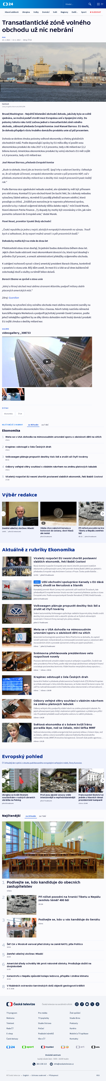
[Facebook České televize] (82, 1004)
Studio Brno (75, 1018)
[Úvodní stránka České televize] (20, 1004)
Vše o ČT (42, 1038)
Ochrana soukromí (39, 1075)
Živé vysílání (75, 1013)
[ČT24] (8, 4)
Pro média (42, 1013)
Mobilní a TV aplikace (79, 1033)
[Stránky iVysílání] (47, 1047)
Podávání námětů (46, 1033)
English (26, 1075)
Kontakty (74, 1038)
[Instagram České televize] (77, 1004)
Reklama (10, 1018)
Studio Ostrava (44, 1023)
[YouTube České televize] (87, 1004)
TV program (11, 1013)
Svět (55, 12)
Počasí (41, 1028)
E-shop (9, 1033)
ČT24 (20, 414)
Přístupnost (53, 1075)
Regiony (64, 12)
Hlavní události (12, 12)
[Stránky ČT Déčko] (65, 1047)
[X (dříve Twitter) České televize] (92, 1004)
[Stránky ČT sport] (28, 1047)
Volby (36, 12)
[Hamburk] (53, 72)
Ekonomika (8, 414)
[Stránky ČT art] (80, 1047)
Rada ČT (10, 1028)
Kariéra (73, 1028)
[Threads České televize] (97, 1004)
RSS (98, 1075)
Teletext (10, 1023)
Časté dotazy (12, 1038)
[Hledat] (90, 4)
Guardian (14, 297)
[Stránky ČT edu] (96, 1047)
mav (4, 37)
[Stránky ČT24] (10, 1047)
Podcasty (74, 1023)
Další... (75, 12)
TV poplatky (43, 1018)
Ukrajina (26, 12)
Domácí (45, 12)
